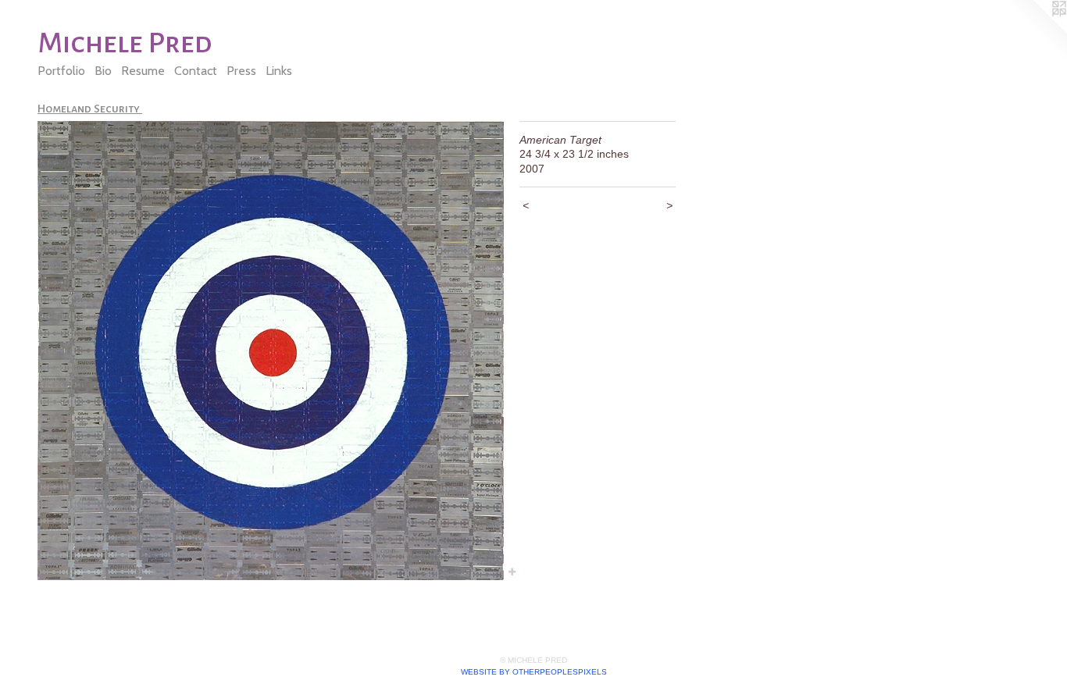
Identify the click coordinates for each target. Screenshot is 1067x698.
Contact (195, 70)
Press (241, 70)
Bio (103, 70)
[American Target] (270, 350)
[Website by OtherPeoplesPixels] (1036, 31)
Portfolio (61, 70)
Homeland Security (89, 108)
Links (279, 70)
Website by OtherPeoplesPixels (534, 672)
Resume (143, 70)
